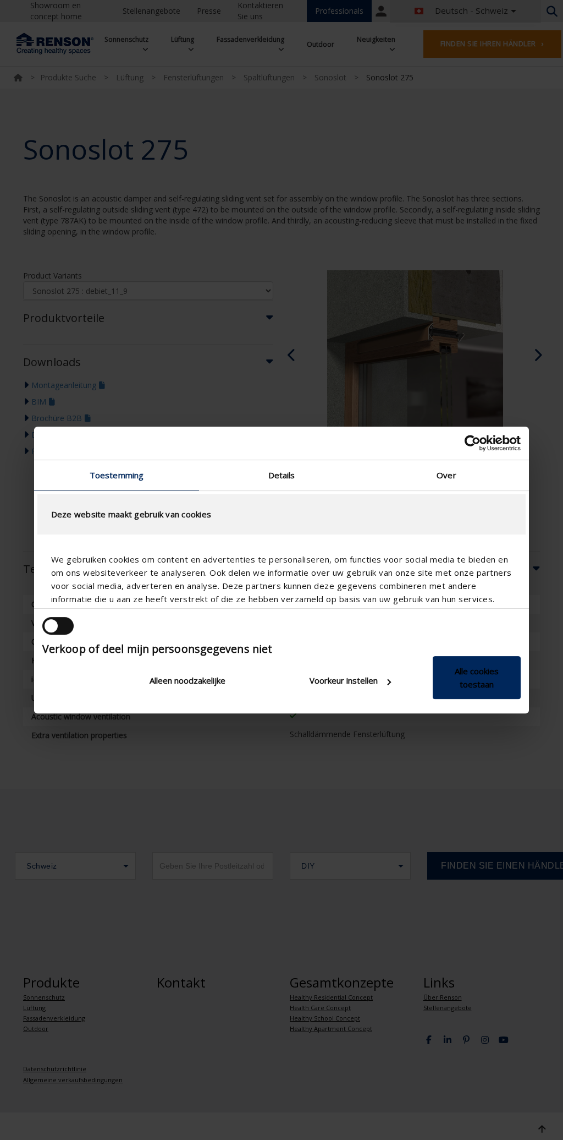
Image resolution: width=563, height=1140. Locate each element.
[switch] (58, 626)
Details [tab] (281, 475)
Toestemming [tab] (116, 475)
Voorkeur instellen (344, 680)
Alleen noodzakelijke (187, 680)
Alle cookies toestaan (477, 678)
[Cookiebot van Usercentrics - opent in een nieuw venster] (472, 443)
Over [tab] (446, 475)
